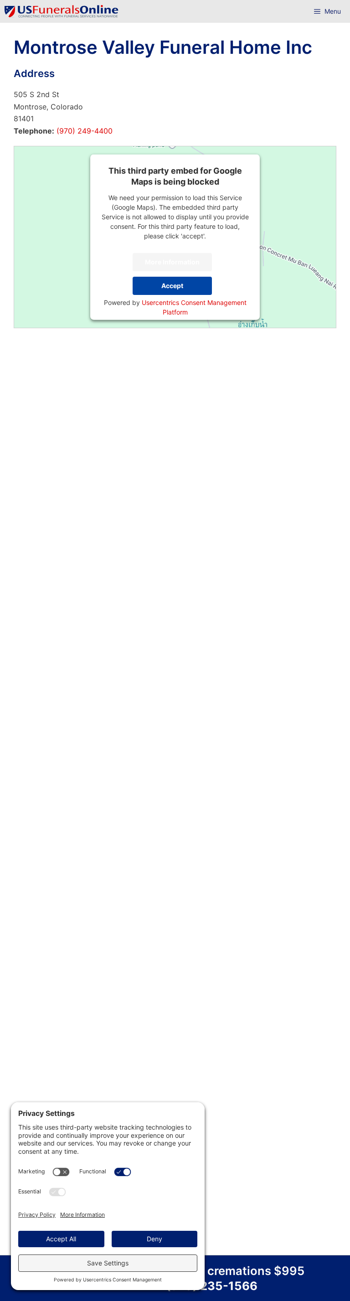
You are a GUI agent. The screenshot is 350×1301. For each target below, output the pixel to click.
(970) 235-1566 (211, 1286)
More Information (172, 262)
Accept (172, 285)
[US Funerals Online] (61, 11)
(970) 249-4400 (83, 130)
